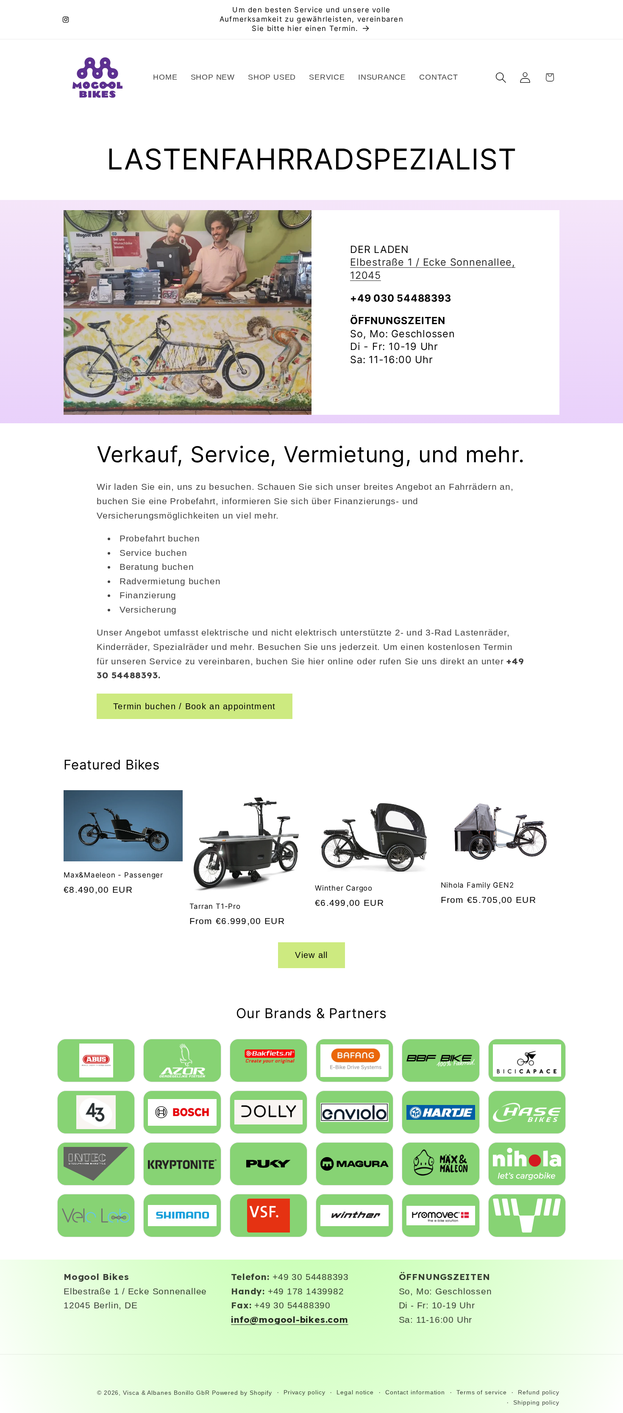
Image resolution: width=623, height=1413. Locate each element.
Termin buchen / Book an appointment (194, 706)
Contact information (415, 1392)
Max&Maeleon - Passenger (113, 875)
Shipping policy (536, 1402)
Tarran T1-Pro (215, 906)
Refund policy (538, 1392)
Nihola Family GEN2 (477, 885)
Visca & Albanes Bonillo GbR (166, 1392)
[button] (501, 77)
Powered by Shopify (242, 1392)
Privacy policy (304, 1392)
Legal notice (355, 1392)
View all (311, 955)
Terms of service (481, 1392)
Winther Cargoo (344, 888)
